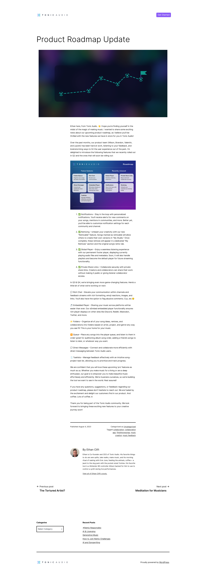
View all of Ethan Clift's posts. (95, 473)
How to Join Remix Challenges (96, 539)
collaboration (118, 430)
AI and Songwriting (91, 542)
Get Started (164, 15)
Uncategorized (130, 427)
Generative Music (90, 535)
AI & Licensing (89, 531)
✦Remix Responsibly (92, 528)
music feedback (129, 435)
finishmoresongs (123, 432)
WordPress (164, 562)
